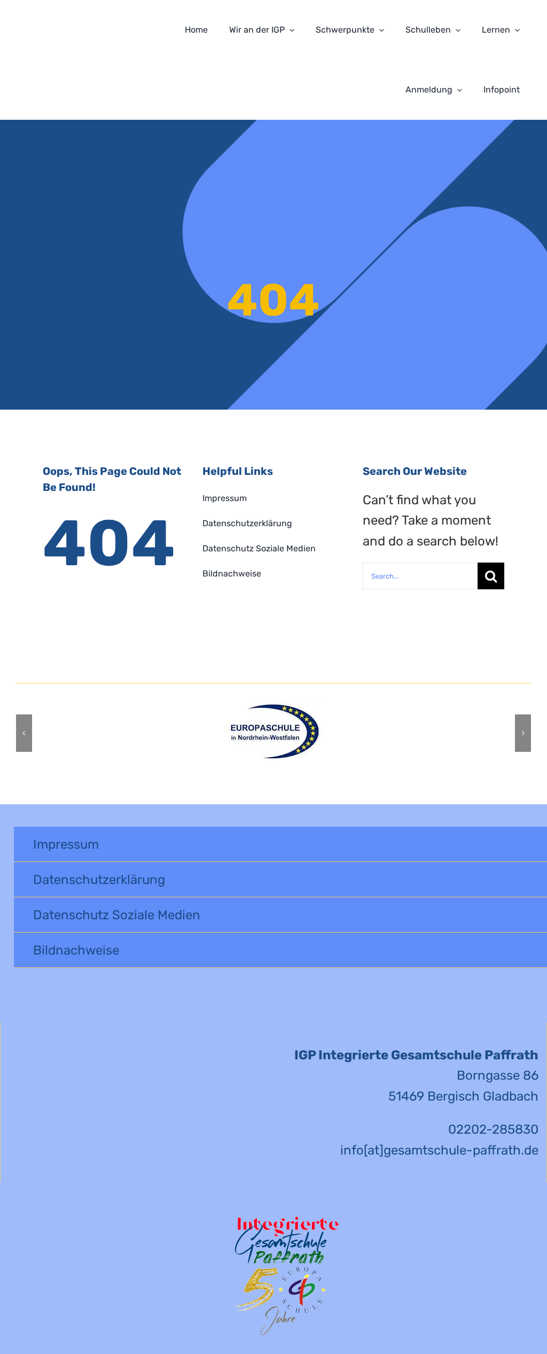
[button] (24, 733)
